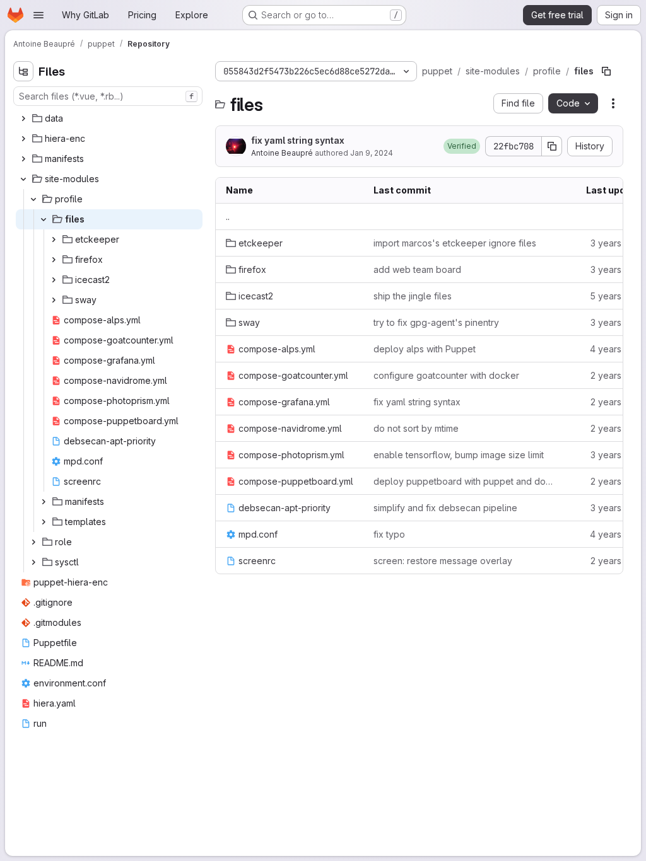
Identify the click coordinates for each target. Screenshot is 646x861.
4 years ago (615, 349)
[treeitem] (109, 118)
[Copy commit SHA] (552, 146)
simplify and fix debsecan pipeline (445, 507)
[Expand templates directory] (43, 521)
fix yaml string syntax (297, 140)
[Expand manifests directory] (23, 158)
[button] (461, 146)
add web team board (417, 269)
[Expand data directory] (23, 118)
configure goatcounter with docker (446, 375)
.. (228, 216)
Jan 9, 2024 (371, 153)
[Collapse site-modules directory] (23, 179)
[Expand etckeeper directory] (53, 239)
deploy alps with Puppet (424, 349)
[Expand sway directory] (53, 300)
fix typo (389, 534)
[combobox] (108, 96)
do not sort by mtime (416, 428)
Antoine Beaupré (282, 153)
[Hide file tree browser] (23, 71)
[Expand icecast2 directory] (53, 279)
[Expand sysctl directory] (33, 562)
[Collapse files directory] (43, 219)
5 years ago (615, 296)
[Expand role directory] (33, 542)
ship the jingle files (412, 296)
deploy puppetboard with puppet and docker (464, 481)
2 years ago (615, 375)
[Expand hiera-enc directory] (23, 138)
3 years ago (615, 243)
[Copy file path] (606, 71)
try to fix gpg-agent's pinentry (436, 322)
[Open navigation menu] (38, 15)
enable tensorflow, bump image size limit (458, 454)
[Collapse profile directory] (33, 199)
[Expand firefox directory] (53, 259)
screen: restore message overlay (442, 560)
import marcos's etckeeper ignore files (454, 243)
